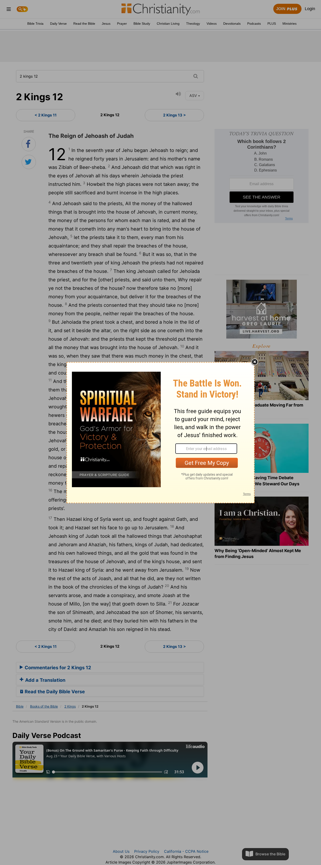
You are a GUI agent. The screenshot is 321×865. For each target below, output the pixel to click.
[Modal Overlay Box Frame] (160, 432)
